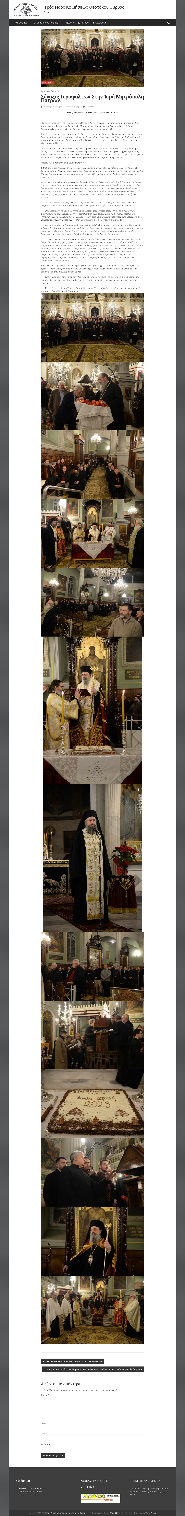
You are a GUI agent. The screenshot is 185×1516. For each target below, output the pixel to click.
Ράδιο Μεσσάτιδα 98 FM (30, 1491)
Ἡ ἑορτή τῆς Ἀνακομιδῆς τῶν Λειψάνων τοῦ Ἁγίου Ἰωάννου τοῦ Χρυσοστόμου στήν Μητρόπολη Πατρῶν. (93, 1369)
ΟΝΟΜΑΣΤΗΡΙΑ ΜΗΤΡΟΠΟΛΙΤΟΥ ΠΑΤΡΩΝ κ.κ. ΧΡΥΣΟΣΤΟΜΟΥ (73, 1361)
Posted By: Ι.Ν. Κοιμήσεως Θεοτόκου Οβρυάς (61, 107)
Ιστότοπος (46, 1444)
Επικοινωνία (99, 22)
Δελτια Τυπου (47, 83)
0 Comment (90, 107)
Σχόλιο (45, 1395)
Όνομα (44, 1423)
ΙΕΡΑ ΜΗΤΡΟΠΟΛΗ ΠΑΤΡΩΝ (32, 1488)
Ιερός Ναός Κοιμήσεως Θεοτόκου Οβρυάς (84, 7)
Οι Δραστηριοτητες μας (46, 22)
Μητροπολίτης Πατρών (77, 22)
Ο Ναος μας (21, 22)
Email (44, 1434)
